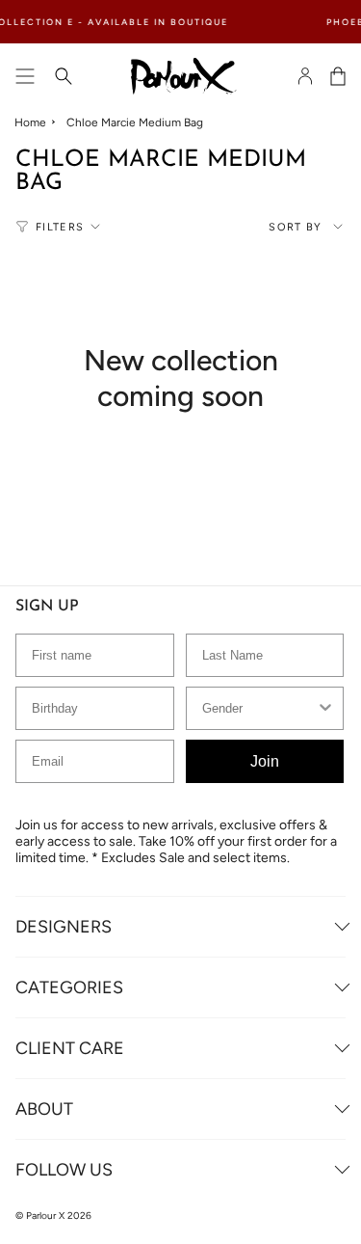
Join (264, 761)
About (44, 1109)
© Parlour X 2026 (53, 1215)
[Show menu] (25, 76)
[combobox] (259, 708)
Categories (69, 987)
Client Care (69, 1048)
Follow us (64, 1169)
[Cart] (338, 76)
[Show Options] (325, 708)
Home (30, 122)
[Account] (305, 76)
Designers (63, 926)
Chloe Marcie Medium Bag (134, 122)
